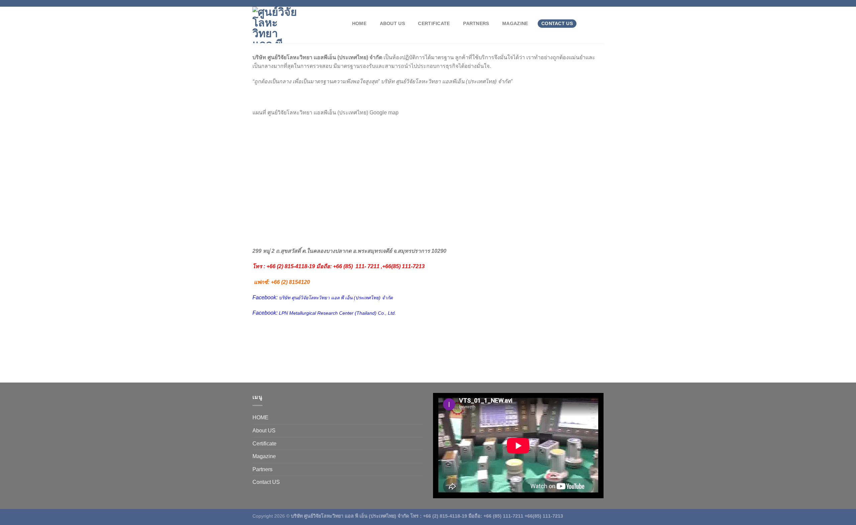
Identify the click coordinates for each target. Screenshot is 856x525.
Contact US (557, 23)
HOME (359, 23)
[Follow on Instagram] (587, 3)
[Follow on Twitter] (594, 3)
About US (392, 23)
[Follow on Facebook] (581, 3)
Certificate (434, 23)
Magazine (515, 23)
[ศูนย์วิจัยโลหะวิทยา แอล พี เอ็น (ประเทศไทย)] (295, 25)
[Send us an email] (600, 3)
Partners (476, 23)
